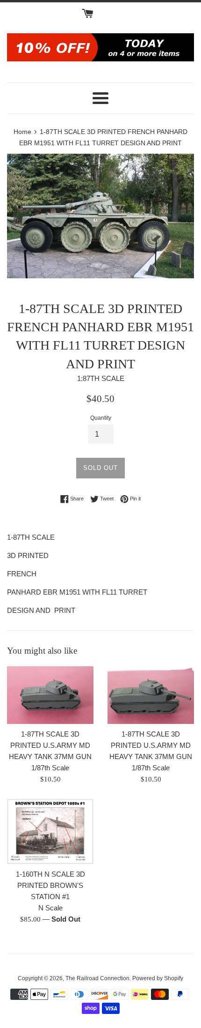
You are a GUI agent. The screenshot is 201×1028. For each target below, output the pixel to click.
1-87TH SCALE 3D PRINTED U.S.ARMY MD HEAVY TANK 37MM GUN (50, 745)
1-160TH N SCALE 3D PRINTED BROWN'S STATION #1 (50, 885)
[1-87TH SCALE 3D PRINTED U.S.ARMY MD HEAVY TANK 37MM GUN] (50, 695)
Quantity (100, 418)
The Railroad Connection (97, 978)
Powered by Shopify (157, 978)
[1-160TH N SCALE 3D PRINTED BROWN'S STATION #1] (50, 831)
